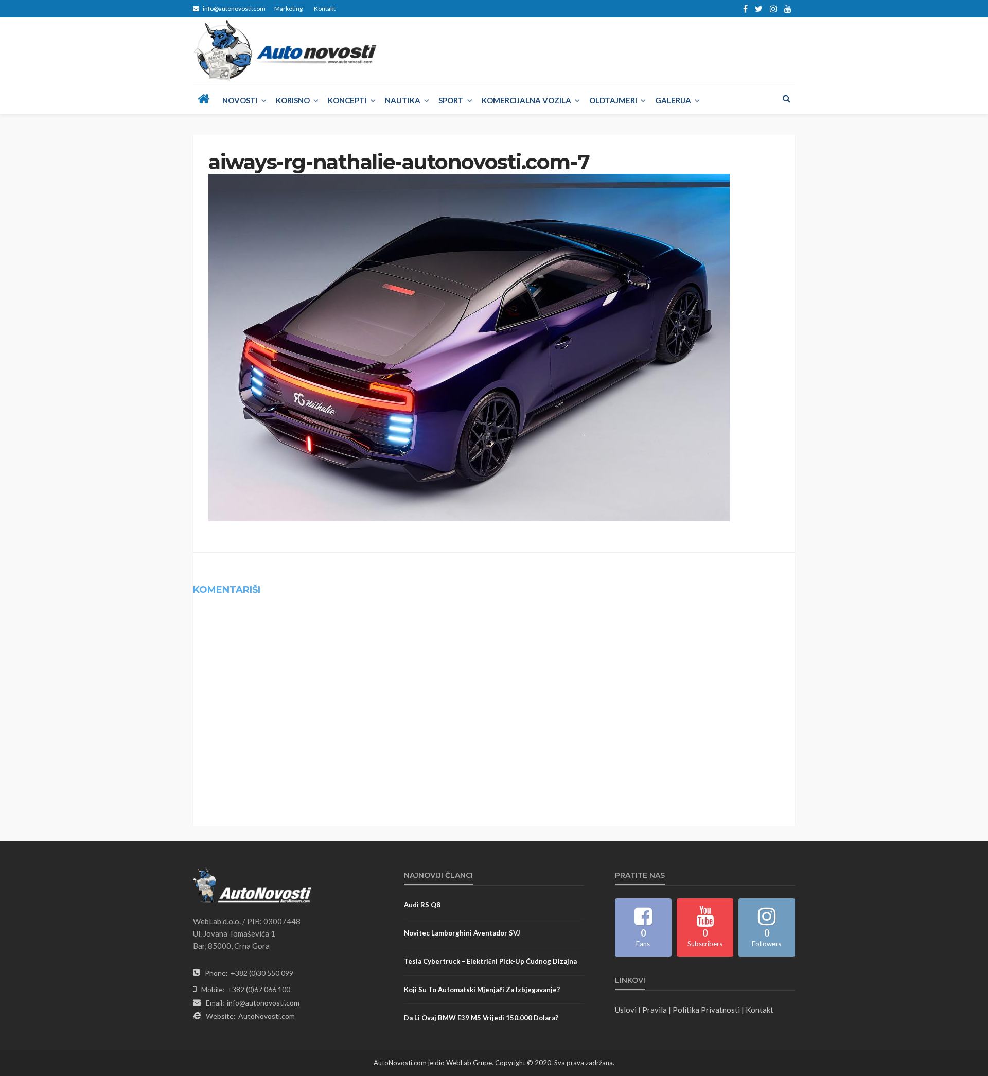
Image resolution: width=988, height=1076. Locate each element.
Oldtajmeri (613, 100)
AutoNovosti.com (266, 1016)
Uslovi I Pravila (641, 1009)
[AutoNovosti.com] (285, 50)
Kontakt (325, 8)
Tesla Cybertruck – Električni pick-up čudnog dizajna (490, 961)
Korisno (293, 100)
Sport (451, 100)
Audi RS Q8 (422, 905)
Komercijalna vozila (526, 100)
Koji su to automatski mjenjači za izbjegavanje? (482, 989)
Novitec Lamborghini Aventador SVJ (462, 933)
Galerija (673, 100)
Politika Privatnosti (706, 1009)
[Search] (786, 98)
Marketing (288, 8)
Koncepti (347, 100)
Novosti (240, 100)
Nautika (402, 100)
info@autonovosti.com (263, 1002)
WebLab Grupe (469, 1063)
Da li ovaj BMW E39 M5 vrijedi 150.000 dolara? (481, 1018)
